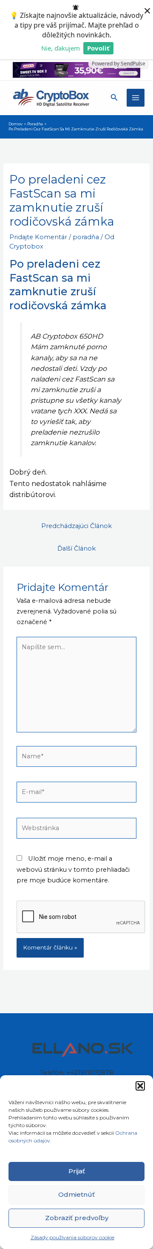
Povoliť (98, 48)
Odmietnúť (76, 1194)
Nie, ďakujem (60, 48)
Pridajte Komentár (38, 237)
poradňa (86, 237)
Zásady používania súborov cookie (72, 1237)
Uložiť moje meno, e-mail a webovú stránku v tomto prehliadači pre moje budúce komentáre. (73, 869)
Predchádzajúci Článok (76, 526)
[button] (140, 1086)
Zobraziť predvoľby (76, 1218)
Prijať (76, 1171)
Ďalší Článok (76, 548)
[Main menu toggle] (135, 98)
